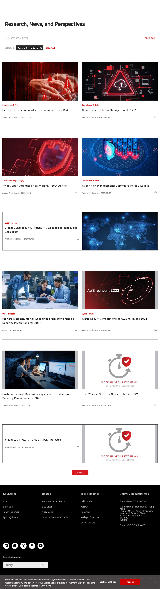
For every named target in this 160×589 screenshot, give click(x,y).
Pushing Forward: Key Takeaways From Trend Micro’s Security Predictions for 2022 (36, 396)
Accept (130, 581)
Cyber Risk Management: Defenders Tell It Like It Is (115, 185)
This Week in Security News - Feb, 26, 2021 (110, 394)
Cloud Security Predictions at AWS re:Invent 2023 (114, 318)
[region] (80, 582)
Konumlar (85, 512)
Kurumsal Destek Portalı (53, 501)
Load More (80, 472)
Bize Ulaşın (47, 507)
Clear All (50, 48)
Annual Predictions (29, 47)
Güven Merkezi (88, 523)
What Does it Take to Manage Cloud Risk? (109, 110)
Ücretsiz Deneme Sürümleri (55, 517)
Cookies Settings (108, 581)
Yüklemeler (47, 512)
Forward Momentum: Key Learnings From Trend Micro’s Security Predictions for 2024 (38, 320)
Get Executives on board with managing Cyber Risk (35, 110)
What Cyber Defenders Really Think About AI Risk (34, 185)
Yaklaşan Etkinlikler (90, 517)
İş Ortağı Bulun (10, 517)
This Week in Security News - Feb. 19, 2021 (33, 440)
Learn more (45, 585)
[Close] (155, 581)
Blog (5, 501)
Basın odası (8, 507)
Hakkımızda (86, 501)
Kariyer (84, 507)
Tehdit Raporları (11, 512)
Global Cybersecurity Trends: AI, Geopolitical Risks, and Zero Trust (41, 229)
